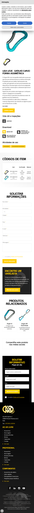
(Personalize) (26, 507)
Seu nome (5, 201)
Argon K (9, 324)
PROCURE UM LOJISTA (12, 290)
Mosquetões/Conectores (11, 476)
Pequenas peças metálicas (11, 478)
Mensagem (5, 242)
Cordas (6, 441)
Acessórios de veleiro (10, 472)
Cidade (4, 215)
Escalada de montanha (18, 146)
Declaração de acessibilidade (13, 508)
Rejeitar (9, 23)
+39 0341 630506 (10, 423)
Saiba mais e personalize (17, 27)
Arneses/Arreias (8, 435)
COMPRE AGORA (8, 110)
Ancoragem (7, 433)
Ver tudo (6, 444)
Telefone (5, 235)
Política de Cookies (19, 507)
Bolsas (6, 437)
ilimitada (9, 121)
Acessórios (7, 430)
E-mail (4, 229)
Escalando (6, 146)
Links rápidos (8, 474)
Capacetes (7, 439)
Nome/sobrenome (10, 368)
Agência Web (24, 508)
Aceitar (25, 23)
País (4, 222)
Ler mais (5, 106)
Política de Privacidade (17, 256)
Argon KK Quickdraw (24, 324)
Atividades (5, 208)
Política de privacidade (9, 507)
